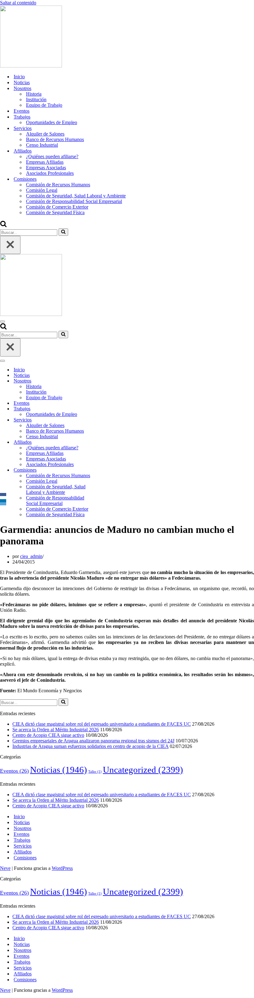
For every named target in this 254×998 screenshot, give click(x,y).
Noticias (22, 82)
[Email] (3, 503)
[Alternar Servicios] (108, 420)
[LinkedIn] (3, 500)
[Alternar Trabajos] (108, 409)
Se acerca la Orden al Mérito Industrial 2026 (55, 729)
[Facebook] (3, 494)
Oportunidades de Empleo (51, 122)
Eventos (21, 111)
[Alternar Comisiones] (108, 470)
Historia (34, 94)
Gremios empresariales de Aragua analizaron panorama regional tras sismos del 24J (93, 740)
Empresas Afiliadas (45, 162)
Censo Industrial (42, 145)
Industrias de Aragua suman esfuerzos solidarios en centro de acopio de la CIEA (90, 746)
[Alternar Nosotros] (108, 381)
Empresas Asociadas (46, 167)
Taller (95, 771)
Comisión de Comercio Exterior (57, 207)
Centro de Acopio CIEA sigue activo (48, 735)
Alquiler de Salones (45, 133)
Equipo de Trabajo (44, 105)
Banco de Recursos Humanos (55, 139)
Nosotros (22, 828)
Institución (36, 99)
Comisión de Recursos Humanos (58, 184)
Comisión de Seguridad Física (55, 212)
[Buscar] (3, 225)
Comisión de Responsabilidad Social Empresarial (74, 201)
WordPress (62, 868)
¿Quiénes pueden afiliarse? (52, 156)
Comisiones (25, 857)
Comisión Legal (41, 190)
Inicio (19, 76)
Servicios (23, 846)
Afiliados (23, 851)
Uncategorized (143, 770)
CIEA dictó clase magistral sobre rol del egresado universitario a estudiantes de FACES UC (101, 724)
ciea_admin (31, 556)
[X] (3, 497)
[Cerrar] (10, 245)
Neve (5, 868)
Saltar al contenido (18, 2)
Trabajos (22, 840)
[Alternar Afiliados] (108, 442)
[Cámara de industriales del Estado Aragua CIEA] (31, 65)
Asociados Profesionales (50, 173)
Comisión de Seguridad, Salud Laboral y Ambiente (76, 195)
